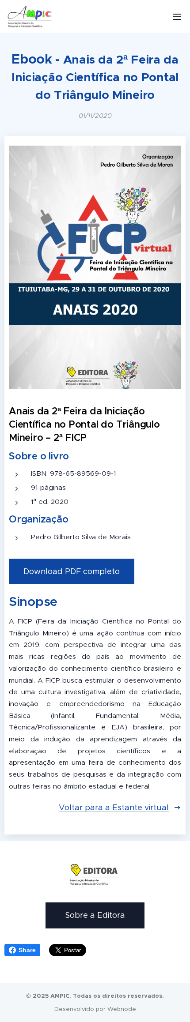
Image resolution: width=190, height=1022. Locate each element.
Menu (177, 16)
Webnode (121, 1009)
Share (27, 950)
